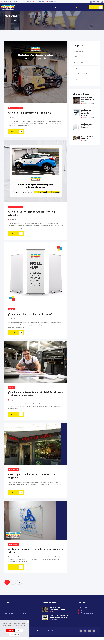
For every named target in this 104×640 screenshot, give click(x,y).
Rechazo (18, 631)
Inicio (28, 7)
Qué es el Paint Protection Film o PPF (87, 99)
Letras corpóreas (13, 470)
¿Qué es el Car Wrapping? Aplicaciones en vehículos (31, 213)
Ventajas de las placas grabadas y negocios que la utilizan (35, 551)
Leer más (13, 131)
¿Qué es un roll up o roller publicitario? (30, 314)
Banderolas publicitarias (29, 607)
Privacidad (54, 631)
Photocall (76, 57)
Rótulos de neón (8, 610)
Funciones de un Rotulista (87, 137)
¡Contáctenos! (94, 7)
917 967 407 (28, 1)
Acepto (10, 631)
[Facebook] (91, 2)
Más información (15, 634)
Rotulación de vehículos (15, 108)
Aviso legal (42, 631)
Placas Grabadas (13, 544)
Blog (75, 7)
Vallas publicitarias (9, 613)
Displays (68, 7)
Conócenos (35, 7)
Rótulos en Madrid (9, 607)
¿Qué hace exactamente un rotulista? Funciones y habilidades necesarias (35, 394)
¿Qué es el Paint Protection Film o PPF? (29, 113)
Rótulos (11, 309)
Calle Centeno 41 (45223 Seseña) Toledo (12, 1)
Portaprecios (77, 68)
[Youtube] (98, 2)
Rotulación (44, 7)
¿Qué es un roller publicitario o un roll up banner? (88, 126)
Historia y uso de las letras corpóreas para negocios (31, 476)
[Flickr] (102, 2)
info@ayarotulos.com (40, 1)
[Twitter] (94, 2)
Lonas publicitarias (28, 610)
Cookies (48, 631)
